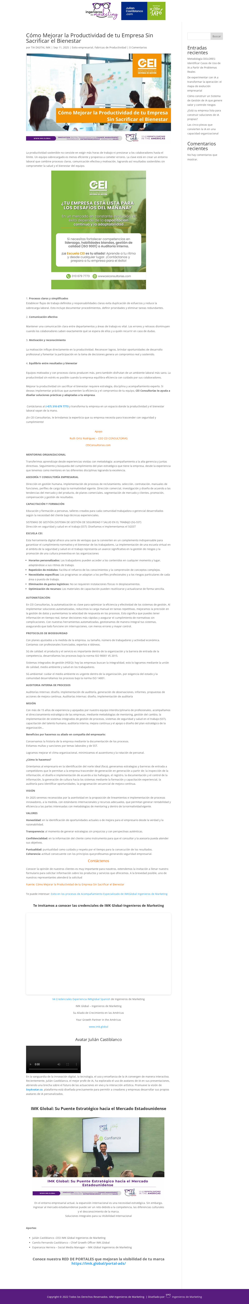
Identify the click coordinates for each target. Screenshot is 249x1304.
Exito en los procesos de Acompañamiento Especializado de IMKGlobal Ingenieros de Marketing (109, 894)
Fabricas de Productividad (110, 47)
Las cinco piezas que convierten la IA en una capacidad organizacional (203, 129)
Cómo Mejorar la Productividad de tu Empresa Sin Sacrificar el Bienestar (80, 884)
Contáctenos (98, 860)
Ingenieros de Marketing (187, 1297)
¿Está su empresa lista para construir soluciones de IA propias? (204, 115)
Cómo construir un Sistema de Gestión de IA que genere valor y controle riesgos (204, 100)
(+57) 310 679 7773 (57, 406)
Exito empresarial (82, 47)
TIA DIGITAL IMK (40, 47)
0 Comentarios (138, 47)
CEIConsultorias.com (98, 445)
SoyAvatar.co (34, 1089)
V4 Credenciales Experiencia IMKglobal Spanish (81, 999)
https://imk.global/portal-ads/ (98, 1263)
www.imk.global (98, 1026)
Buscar (217, 36)
